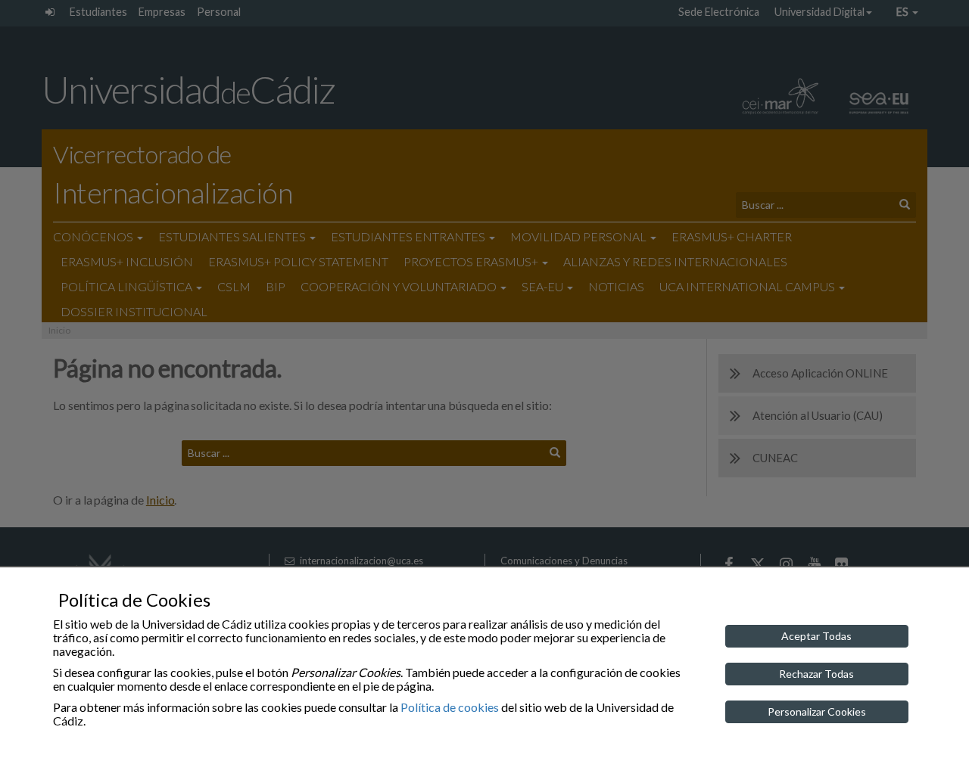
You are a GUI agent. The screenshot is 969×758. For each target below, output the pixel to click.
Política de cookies (449, 707)
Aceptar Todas (816, 635)
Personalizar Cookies (817, 711)
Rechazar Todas (816, 673)
